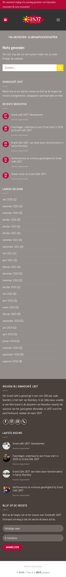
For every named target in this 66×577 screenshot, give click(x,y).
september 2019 (11, 321)
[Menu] (58, 20)
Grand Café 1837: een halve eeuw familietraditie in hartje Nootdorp (37, 144)
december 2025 (10, 206)
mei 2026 (7, 199)
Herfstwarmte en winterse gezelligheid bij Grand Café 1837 (36, 160)
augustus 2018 (10, 361)
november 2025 (10, 213)
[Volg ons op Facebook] (5, 422)
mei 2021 (7, 253)
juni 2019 (7, 327)
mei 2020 (7, 294)
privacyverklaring (33, 566)
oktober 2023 (9, 226)
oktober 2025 (9, 219)
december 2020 (10, 273)
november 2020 (10, 280)
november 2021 (10, 240)
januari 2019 (9, 341)
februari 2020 (10, 314)
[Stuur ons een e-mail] (18, 422)
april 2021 (8, 260)
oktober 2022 (9, 233)
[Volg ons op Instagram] (12, 422)
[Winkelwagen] (5, 20)
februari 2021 (10, 267)
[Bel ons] (24, 422)
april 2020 (8, 300)
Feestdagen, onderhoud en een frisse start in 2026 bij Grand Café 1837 (37, 128)
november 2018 (10, 348)
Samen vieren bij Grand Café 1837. (29, 174)
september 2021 (11, 246)
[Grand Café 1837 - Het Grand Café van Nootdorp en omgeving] (33, 20)
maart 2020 (9, 307)
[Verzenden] (60, 67)
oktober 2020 (9, 287)
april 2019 (8, 334)
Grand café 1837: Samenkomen (27, 114)
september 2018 (11, 354)
